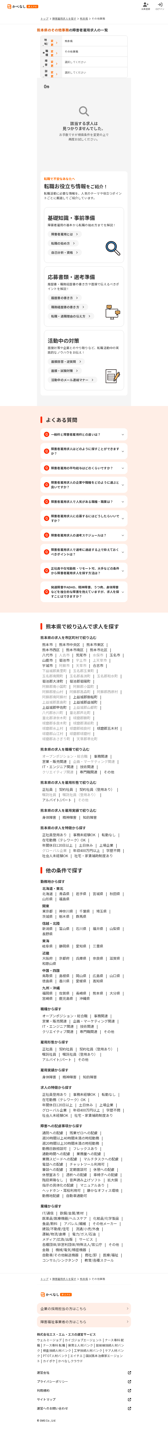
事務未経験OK (84, 834)
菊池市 (64, 660)
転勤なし (109, 834)
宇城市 (47, 665)
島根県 (64, 975)
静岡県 (64, 946)
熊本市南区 (75, 649)
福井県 (98, 928)
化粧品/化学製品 (106, 1218)
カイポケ (49, 1361)
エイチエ (76, 1355)
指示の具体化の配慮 (58, 1185)
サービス (86, 1239)
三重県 (98, 946)
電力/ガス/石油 (84, 1234)
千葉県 (84, 911)
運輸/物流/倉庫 (54, 1234)
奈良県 (98, 958)
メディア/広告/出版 (57, 1239)
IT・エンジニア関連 (58, 766)
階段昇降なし (52, 1179)
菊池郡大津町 (52, 681)
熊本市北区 (98, 649)
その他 (109, 771)
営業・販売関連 (54, 761)
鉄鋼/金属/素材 (72, 1213)
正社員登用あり (54, 834)
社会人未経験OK (55, 855)
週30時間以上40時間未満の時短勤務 (70, 1138)
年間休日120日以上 (57, 845)
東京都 (47, 911)
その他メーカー (105, 1223)
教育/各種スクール (99, 1260)
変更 (52, 42)
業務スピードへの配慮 (59, 1159)
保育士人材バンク (80, 1345)
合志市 (98, 665)
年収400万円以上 (86, 850)
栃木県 (64, 916)
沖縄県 (84, 998)
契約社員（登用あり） (96, 789)
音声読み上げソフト (85, 1179)
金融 (45, 1249)
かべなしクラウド (70, 1361)
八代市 (47, 655)
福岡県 (47, 993)
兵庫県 (81, 958)
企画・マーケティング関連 (94, 1021)
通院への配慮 (52, 1132)
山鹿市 (47, 660)
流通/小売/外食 (87, 1228)
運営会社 (43, 1372)
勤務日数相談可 (54, 1148)
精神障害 (70, 817)
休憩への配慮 (103, 1169)
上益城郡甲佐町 (54, 707)
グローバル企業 (54, 1110)
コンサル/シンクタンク (60, 1260)
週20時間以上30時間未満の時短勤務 (70, 1143)
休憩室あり (51, 1174)
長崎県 (81, 993)
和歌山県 (49, 963)
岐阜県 (47, 946)
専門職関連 (88, 771)
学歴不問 (113, 850)
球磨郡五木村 (107, 728)
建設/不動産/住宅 (55, 1228)
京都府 (64, 958)
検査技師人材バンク (57, 1350)
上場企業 (106, 845)
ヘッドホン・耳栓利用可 (61, 1190)
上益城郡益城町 (85, 702)
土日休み (86, 845)
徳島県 (47, 980)
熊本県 (84, 18)
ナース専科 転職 (54, 1345)
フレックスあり (85, 1148)
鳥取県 (47, 975)
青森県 (64, 893)
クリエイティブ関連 (58, 1031)
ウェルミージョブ (49, 1340)
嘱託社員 (49, 1054)
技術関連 (87, 766)
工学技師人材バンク (88, 1350)
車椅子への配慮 (105, 1174)
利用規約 (43, 1390)
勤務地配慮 (51, 1195)
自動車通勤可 (76, 1195)
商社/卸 (91, 1255)
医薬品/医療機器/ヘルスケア (64, 1218)
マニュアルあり (92, 1185)
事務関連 (101, 756)
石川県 (81, 928)
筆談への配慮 (52, 1169)
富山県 (64, 928)
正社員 (47, 789)
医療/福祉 (110, 1255)
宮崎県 (47, 998)
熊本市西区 (51, 649)
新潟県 (47, 928)
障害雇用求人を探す (64, 18)
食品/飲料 (50, 1223)
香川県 (64, 980)
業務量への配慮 (89, 1153)
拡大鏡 (112, 1179)
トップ (44, 18)
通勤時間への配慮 (56, 1153)
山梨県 (115, 928)
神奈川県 (66, 911)
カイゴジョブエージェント (83, 1340)
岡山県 (81, 975)
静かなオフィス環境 (103, 1190)
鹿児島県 (66, 998)
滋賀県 (115, 958)
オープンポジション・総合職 (65, 1015)
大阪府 (47, 958)
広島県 (98, 975)
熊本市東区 (95, 644)
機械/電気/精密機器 (71, 1249)
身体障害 (49, 817)
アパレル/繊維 (75, 1223)
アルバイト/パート (57, 799)
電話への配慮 (52, 1164)
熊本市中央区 (69, 644)
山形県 (47, 898)
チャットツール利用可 (87, 1164)
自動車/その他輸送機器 (60, 1255)
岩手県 (81, 893)
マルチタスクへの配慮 (101, 1159)
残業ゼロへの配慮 (84, 1132)
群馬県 (81, 916)
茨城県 (47, 916)
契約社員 (66, 789)
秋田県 (115, 893)
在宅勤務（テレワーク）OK (64, 840)
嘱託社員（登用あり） (80, 1054)
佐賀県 (64, 993)
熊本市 (47, 644)
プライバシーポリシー (52, 1381)
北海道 (47, 893)
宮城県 (98, 893)
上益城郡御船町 (85, 696)
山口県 (115, 975)
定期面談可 (78, 1169)
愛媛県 (81, 980)
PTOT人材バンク (55, 1355)
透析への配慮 (76, 1174)
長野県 (47, 933)
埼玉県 (101, 911)
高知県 (98, 980)
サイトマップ (46, 1399)
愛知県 (81, 946)
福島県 (64, 898)
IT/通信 (48, 1213)
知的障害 (90, 817)
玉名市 (115, 655)
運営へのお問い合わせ (52, 1408)
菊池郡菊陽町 (80, 681)
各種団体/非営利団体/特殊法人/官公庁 (72, 1244)
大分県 (115, 993)
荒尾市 (81, 655)
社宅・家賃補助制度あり (93, 855)
